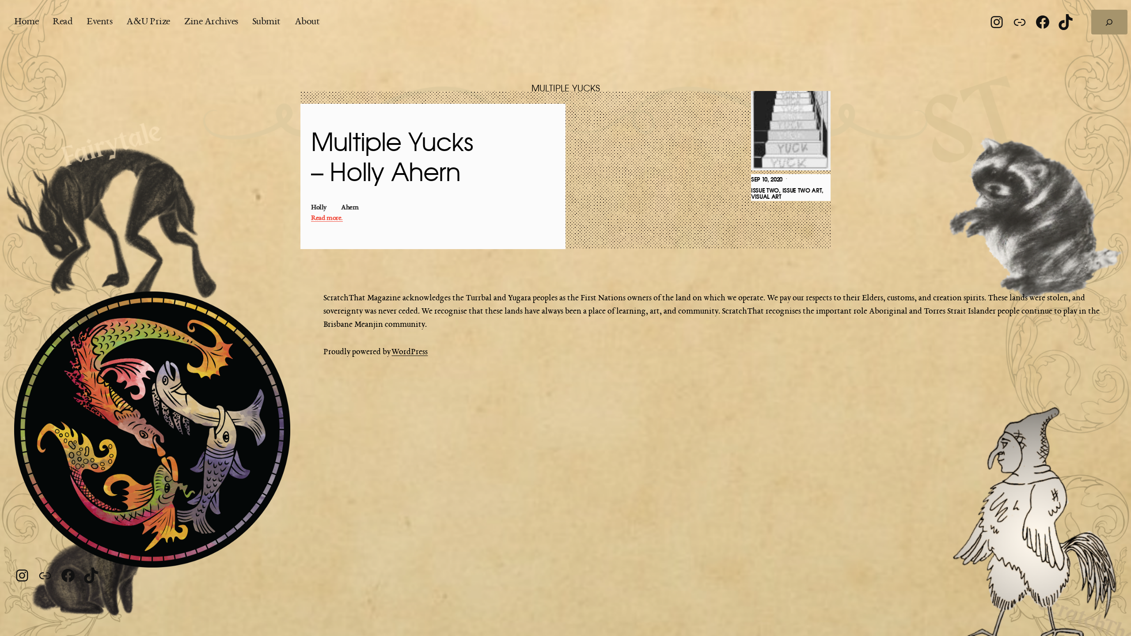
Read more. (327, 218)
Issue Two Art (802, 190)
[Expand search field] (1109, 22)
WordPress (409, 352)
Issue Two (765, 190)
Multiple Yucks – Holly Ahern (392, 158)
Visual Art (766, 197)
